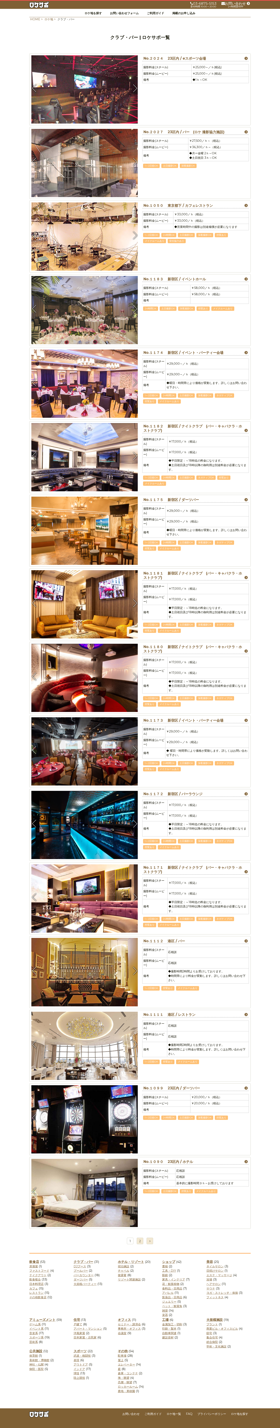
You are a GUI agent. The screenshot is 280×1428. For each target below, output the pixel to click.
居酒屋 (33, 1266)
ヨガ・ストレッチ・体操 (222, 1293)
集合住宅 (212, 1337)
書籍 (165, 1266)
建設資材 (168, 1337)
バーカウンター (84, 1275)
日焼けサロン (215, 1270)
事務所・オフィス (129, 1328)
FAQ (189, 1414)
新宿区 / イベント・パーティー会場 (183, 353)
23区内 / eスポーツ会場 (174, 58)
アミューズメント (42, 1320)
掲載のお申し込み (183, 13)
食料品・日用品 (172, 1288)
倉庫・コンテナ (128, 1373)
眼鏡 (165, 1275)
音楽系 (33, 1333)
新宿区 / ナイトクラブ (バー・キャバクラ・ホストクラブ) (192, 428)
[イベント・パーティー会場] (84, 785)
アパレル (168, 1293)
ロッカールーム (128, 1386)
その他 (123, 1351)
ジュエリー (169, 1301)
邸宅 (209, 1333)
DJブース (80, 1266)
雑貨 (165, 1310)
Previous (34, 88)
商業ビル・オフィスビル (222, 1328)
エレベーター (126, 1364)
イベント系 (36, 1328)
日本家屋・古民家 (85, 1337)
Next (135, 88)
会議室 (122, 1333)
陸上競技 (79, 1378)
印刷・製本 (169, 1328)
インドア (79, 1369)
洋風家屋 (79, 1333)
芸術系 (33, 1342)
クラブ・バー (83, 1262)
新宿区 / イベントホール (174, 279)
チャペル (123, 1270)
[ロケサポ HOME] (39, 5)
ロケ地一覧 (174, 1414)
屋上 (121, 1360)
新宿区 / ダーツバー (171, 500)
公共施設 (35, 1351)
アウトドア (81, 1364)
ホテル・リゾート (131, 1262)
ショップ (168, 1262)
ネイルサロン (215, 1266)
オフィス (124, 1320)
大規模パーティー (85, 1284)
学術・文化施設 (216, 1346)
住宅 (77, 1320)
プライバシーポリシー (211, 1414)
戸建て (78, 1324)
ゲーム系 (35, 1324)
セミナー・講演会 (129, 1324)
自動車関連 (169, 1333)
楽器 (165, 1315)
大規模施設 (214, 1320)
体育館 (33, 1356)
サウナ (210, 1288)
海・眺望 (123, 1378)
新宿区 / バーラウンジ (173, 794)
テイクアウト (38, 1275)
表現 (76, 1360)
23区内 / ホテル (168, 1162)
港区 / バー (164, 941)
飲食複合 (35, 1279)
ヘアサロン (213, 1284)
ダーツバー (81, 1279)
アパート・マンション (88, 1328)
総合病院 (212, 1342)
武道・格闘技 (82, 1356)
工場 (165, 1320)
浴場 (209, 1279)
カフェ (33, 1288)
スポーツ (80, 1351)
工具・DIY (169, 1270)
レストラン (36, 1293)
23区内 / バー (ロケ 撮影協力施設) (183, 132)
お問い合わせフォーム (124, 13)
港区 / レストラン (169, 1015)
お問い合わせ (131, 1414)
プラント (212, 1324)
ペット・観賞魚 (172, 1306)
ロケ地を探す (93, 13)
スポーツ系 (36, 1337)
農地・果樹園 (126, 1391)
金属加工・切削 (172, 1324)
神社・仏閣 (36, 1364)
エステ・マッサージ (219, 1275)
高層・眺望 (125, 1382)
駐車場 (122, 1356)
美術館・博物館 (39, 1360)
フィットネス (215, 1297)
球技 (76, 1373)
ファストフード (39, 1270)
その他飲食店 (38, 1297)
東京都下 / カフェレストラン (178, 205)
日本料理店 (36, 1284)
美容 (209, 1262)
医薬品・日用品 (172, 1297)
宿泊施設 (123, 1266)
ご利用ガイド (155, 13)
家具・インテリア (173, 1279)
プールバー (81, 1270)
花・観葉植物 (170, 1284)
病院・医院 (36, 1369)
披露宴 (122, 1275)
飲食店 (34, 1262)
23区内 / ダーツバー (171, 1088)
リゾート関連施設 (129, 1279)
